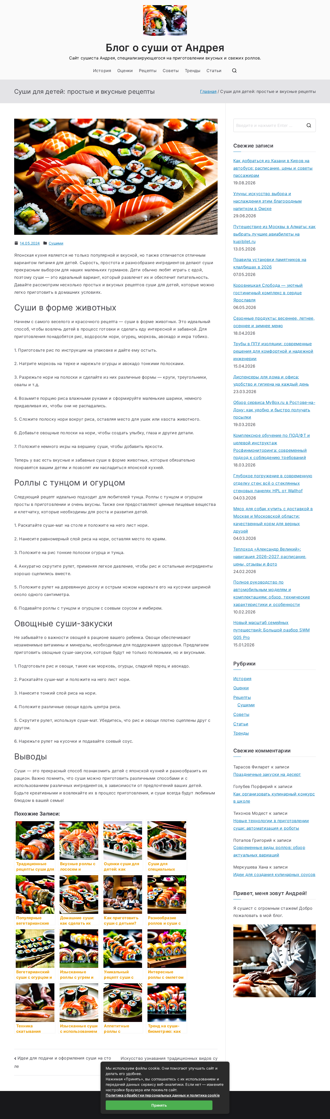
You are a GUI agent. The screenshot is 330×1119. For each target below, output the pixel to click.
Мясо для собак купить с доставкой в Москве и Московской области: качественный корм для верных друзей (273, 519)
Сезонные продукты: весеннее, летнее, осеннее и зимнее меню (274, 322)
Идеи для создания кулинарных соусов (274, 874)
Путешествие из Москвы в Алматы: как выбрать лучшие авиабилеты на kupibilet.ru (274, 234)
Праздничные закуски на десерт (267, 774)
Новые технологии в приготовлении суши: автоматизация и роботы (271, 824)
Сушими (56, 243)
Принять (159, 1105)
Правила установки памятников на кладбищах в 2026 (269, 263)
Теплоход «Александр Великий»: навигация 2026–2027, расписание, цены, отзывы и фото (269, 557)
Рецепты (147, 70)
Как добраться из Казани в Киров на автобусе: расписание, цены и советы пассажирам (273, 168)
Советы (171, 70)
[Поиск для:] (275, 125)
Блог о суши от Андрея (165, 47)
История (102, 70)
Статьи (214, 70)
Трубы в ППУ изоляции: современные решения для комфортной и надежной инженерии (273, 351)
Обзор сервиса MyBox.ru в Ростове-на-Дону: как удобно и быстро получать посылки (274, 410)
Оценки (125, 70)
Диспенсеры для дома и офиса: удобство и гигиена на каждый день (271, 380)
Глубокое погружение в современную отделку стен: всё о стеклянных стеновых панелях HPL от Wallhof (272, 483)
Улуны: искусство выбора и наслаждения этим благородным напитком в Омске (267, 201)
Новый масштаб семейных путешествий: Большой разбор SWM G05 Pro (271, 630)
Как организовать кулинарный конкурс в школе (274, 797)
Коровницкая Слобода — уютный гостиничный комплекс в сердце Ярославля (268, 293)
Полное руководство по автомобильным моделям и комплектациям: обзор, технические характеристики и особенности (271, 593)
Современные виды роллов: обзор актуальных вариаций (269, 851)
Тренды (192, 70)
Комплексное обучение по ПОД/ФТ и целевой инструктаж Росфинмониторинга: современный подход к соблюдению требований (271, 446)
